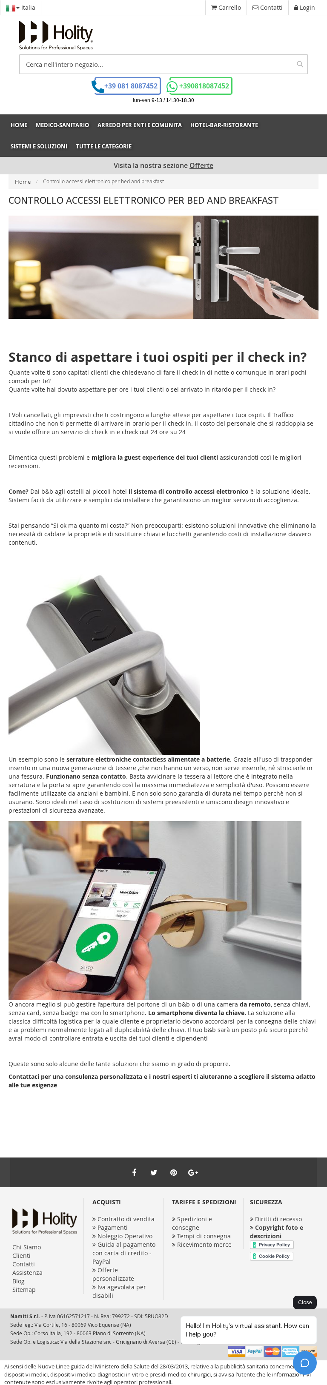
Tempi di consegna (204, 1236)
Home (19, 125)
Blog (18, 1281)
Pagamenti (113, 1227)
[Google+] (193, 1172)
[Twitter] (154, 1172)
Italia (27, 7)
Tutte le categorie (104, 146)
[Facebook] (134, 1172)
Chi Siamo (26, 1247)
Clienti (21, 1255)
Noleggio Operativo (125, 1236)
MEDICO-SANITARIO (62, 125)
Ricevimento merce (204, 1244)
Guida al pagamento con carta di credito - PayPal (123, 1253)
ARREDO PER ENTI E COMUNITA (140, 125)
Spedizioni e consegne (192, 1223)
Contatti (23, 1264)
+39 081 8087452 (131, 86)
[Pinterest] (173, 1172)
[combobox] (163, 64)
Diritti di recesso (278, 1219)
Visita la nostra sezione (163, 165)
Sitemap (24, 1289)
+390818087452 (204, 86)
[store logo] (56, 35)
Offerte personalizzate (113, 1274)
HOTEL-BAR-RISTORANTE (224, 125)
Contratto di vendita (126, 1219)
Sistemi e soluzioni (39, 146)
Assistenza (27, 1272)
